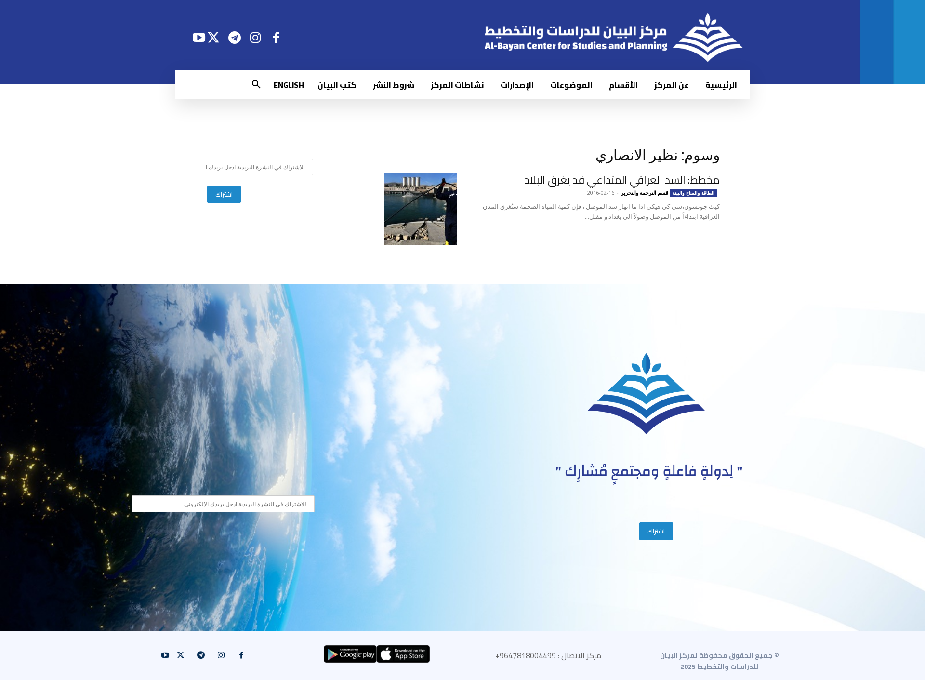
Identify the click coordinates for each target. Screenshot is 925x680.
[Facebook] (276, 37)
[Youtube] (198, 37)
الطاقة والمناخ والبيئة (693, 192)
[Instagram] (255, 37)
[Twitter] (213, 37)
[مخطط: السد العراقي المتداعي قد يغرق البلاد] (420, 209)
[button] (256, 84)
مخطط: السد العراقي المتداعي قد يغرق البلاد (622, 180)
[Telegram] (234, 37)
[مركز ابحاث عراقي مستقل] (646, 394)
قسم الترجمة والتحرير (644, 192)
